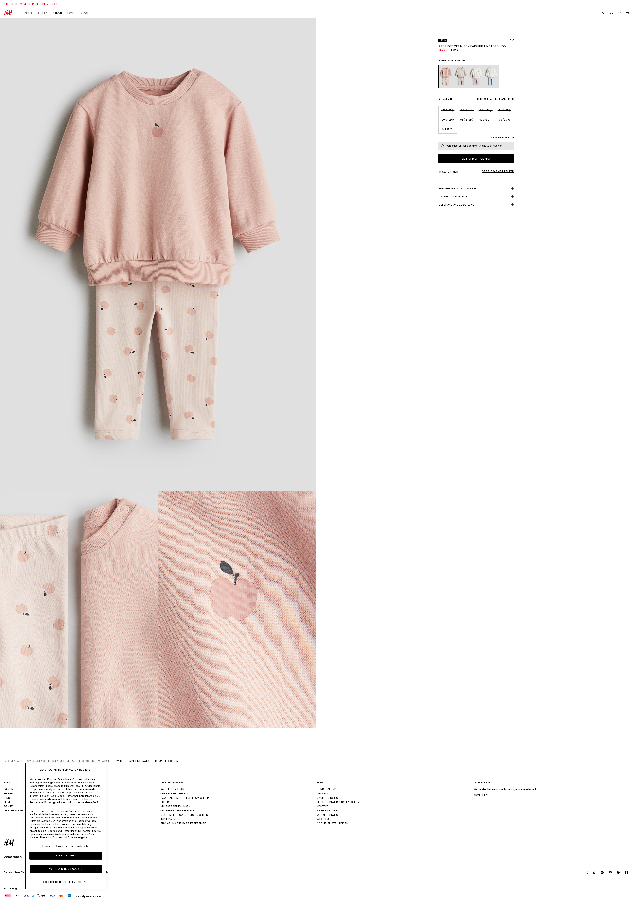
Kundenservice (327, 789)
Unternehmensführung (177, 810)
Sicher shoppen (328, 810)
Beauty (85, 12)
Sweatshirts (106, 761)
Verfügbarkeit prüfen (498, 171)
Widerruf (323, 819)
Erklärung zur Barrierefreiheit (183, 823)
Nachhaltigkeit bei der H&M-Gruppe (185, 797)
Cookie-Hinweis (327, 814)
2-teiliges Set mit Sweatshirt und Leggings (147, 761)
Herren (42, 12)
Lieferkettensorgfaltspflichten (184, 814)
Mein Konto (324, 793)
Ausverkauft (445, 99)
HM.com (8, 761)
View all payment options (88, 896)
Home (71, 12)
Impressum (168, 819)
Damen (27, 12)
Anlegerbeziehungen (175, 806)
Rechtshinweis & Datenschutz (338, 802)
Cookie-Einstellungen (332, 823)
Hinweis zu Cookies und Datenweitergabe (65, 846)
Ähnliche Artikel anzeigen (495, 99)
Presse (165, 802)
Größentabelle (502, 137)
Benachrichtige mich (476, 158)
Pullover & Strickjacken (76, 761)
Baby (18, 761)
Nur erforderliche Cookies (66, 869)
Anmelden (481, 795)
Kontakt (323, 806)
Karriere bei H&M (172, 789)
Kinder (57, 12)
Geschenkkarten (16, 810)
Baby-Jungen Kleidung (40, 761)
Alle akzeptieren (65, 855)
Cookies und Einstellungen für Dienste (66, 882)
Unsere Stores (327, 797)
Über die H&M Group (174, 793)
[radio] (446, 76)
